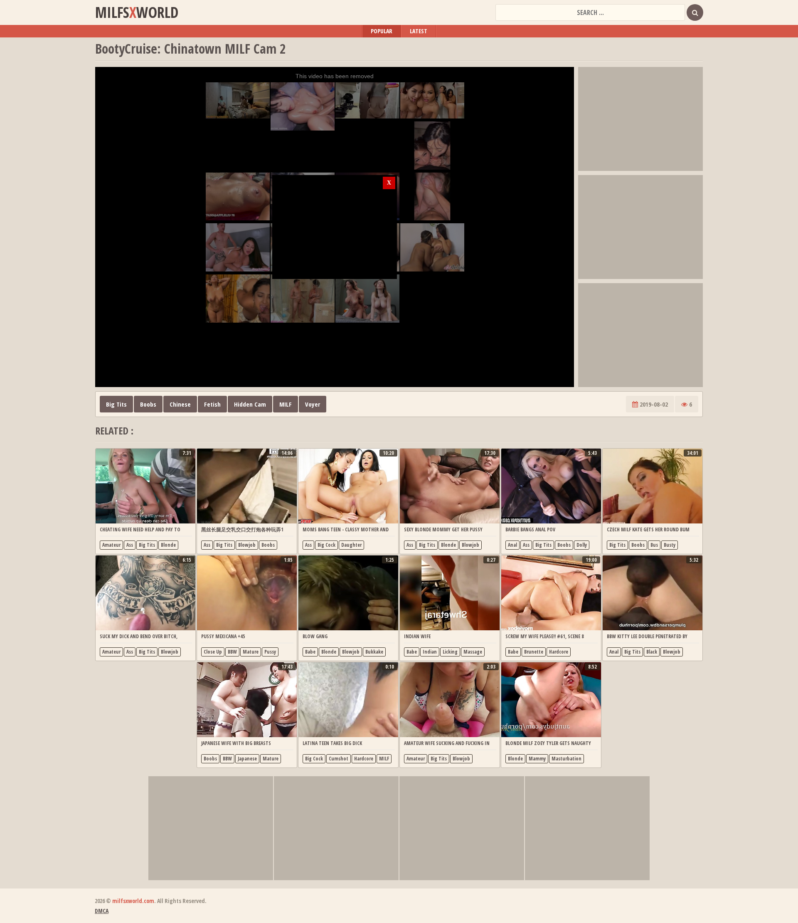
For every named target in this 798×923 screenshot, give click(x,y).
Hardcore (558, 651)
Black (651, 651)
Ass (129, 544)
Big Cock (326, 544)
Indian (430, 651)
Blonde (168, 544)
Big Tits (116, 404)
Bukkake (374, 651)
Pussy (270, 651)
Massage (472, 651)
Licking (450, 651)
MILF (285, 404)
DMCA (101, 911)
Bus (654, 544)
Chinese (180, 404)
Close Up (213, 651)
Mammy (537, 758)
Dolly (581, 544)
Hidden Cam (250, 404)
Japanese (247, 758)
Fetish (212, 404)
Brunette (533, 651)
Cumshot (338, 758)
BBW (232, 651)
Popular (381, 31)
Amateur (111, 544)
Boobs (148, 404)
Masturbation (566, 758)
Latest (418, 31)
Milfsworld (136, 12)
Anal (512, 544)
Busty (669, 544)
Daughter (351, 544)
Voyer (312, 404)
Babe (310, 651)
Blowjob (247, 544)
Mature (251, 651)
